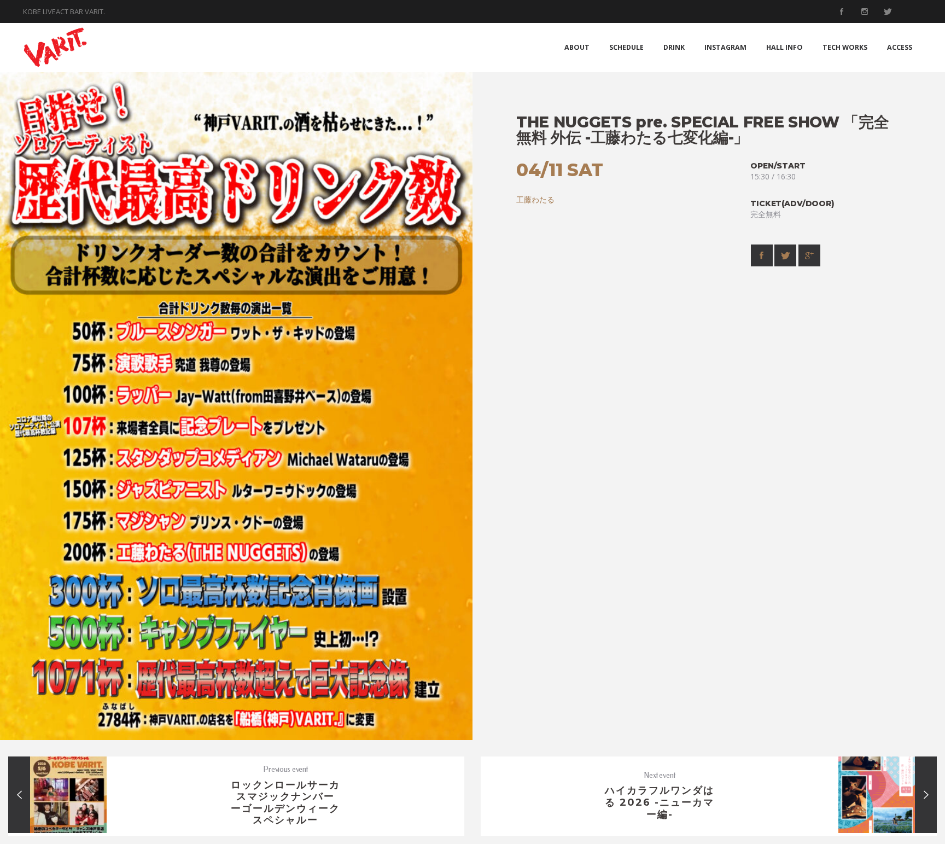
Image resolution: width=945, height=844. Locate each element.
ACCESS (899, 47)
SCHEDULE (626, 47)
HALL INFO (784, 47)
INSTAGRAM (725, 47)
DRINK (674, 47)
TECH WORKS (844, 47)
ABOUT (577, 47)
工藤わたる (535, 199)
